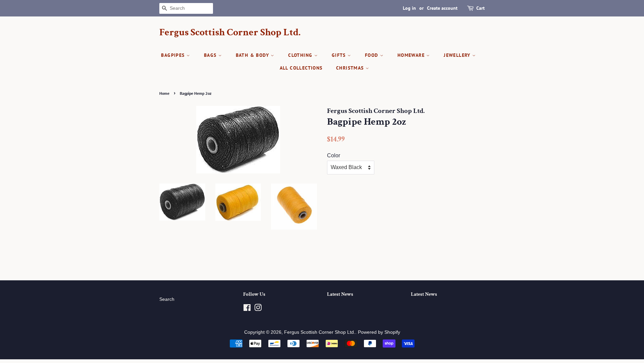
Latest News (340, 294)
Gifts (339, 55)
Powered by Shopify (379, 332)
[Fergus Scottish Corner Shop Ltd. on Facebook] (247, 309)
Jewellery (458, 55)
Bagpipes (173, 55)
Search (166, 299)
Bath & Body (253, 55)
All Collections (301, 68)
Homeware (412, 55)
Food (372, 55)
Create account (442, 8)
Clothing (301, 55)
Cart (480, 8)
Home (164, 93)
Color (333, 155)
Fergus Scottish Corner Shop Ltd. (230, 33)
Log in (409, 8)
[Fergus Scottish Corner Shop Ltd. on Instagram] (258, 309)
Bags (211, 55)
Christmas (351, 68)
